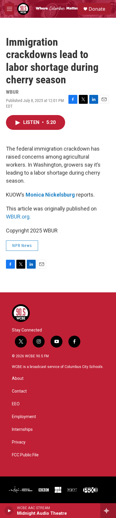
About (17, 378)
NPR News (22, 245)
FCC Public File (25, 455)
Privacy (19, 442)
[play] (9, 511)
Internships (22, 429)
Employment (24, 417)
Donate (97, 9)
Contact (19, 391)
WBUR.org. (18, 216)
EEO (16, 404)
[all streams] (108, 510)
